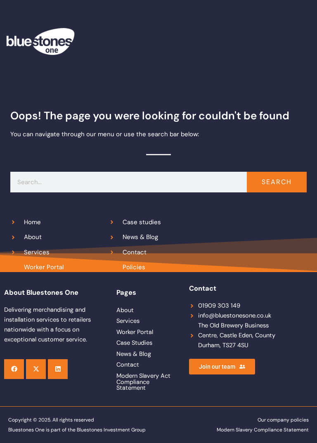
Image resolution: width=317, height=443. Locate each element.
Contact (127, 365)
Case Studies (134, 343)
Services (128, 321)
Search (277, 182)
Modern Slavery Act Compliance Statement (143, 382)
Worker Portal (134, 332)
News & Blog (133, 354)
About (125, 310)
